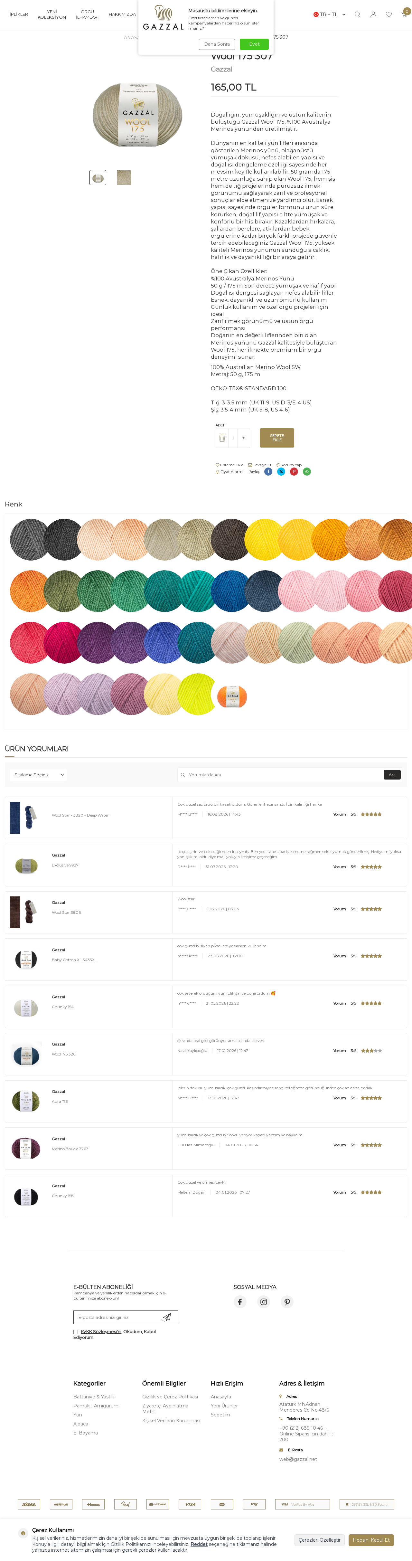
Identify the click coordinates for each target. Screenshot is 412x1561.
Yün (77, 1415)
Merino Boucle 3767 (70, 1148)
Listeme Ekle (231, 464)
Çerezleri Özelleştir (320, 1540)
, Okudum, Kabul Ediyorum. (114, 1334)
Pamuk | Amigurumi (96, 1406)
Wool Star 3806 (66, 912)
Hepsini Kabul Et (371, 1540)
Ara (392, 774)
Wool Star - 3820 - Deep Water (80, 815)
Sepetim (220, 1415)
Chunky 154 (63, 1006)
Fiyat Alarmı (232, 471)
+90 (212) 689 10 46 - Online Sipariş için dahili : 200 (306, 1434)
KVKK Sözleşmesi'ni (101, 1331)
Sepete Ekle (277, 437)
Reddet (199, 1544)
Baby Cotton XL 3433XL (74, 959)
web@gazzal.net (298, 1459)
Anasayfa (136, 37)
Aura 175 (60, 1101)
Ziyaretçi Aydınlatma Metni (165, 1408)
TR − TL (329, 14)
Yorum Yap (291, 464)
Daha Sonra (217, 44)
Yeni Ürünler (224, 1406)
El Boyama (85, 1433)
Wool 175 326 (63, 1054)
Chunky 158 (63, 1195)
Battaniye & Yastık (93, 1397)
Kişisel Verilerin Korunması (171, 1421)
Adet (220, 425)
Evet (254, 44)
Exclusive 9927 (65, 865)
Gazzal (222, 69)
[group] (137, 107)
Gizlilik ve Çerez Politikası (170, 1397)
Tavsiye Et (262, 464)
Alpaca (80, 1424)
